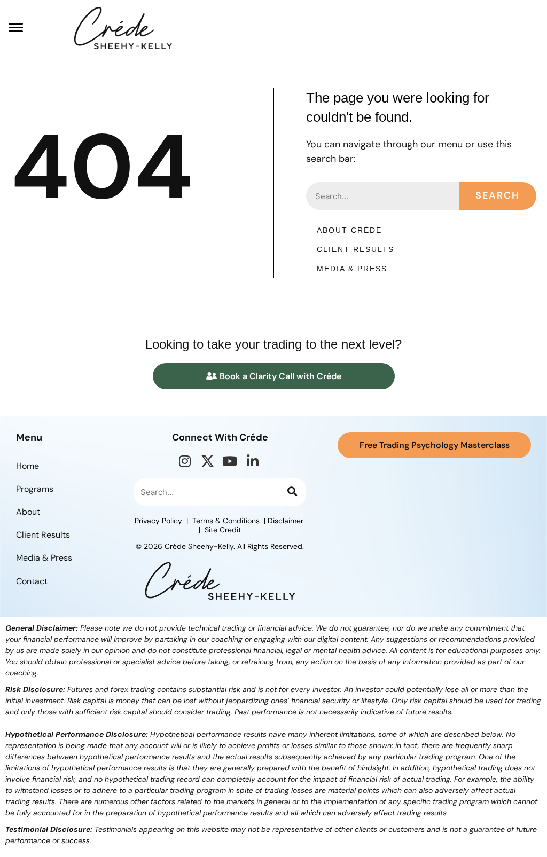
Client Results (355, 249)
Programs (34, 488)
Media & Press (352, 268)
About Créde (349, 230)
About (28, 511)
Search (497, 195)
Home (27, 465)
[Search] (291, 492)
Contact (32, 581)
